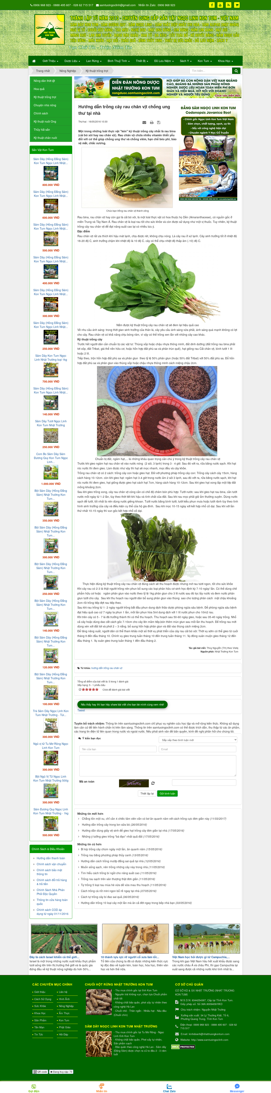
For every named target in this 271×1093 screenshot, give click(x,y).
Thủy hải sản (42, 129)
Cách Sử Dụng (42, 999)
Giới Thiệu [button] (49, 61)
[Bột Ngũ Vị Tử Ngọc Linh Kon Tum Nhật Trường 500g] (50, 790)
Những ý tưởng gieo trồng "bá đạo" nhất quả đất (112, 836)
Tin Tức (38, 1034)
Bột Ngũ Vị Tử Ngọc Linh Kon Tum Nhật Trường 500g (50, 778)
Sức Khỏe (40, 1006)
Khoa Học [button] (224, 61)
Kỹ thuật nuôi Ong (45, 121)
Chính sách (41, 113)
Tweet (81, 710)
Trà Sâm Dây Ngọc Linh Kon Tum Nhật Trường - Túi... (51, 713)
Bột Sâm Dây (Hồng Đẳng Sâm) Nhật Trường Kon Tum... (51, 495)
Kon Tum (64, 1020)
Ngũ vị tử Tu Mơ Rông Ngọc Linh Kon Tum (50, 746)
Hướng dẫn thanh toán (51, 858)
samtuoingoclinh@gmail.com (118, 5)
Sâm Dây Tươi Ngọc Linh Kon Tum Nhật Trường (51, 423)
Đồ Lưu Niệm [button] (163, 61)
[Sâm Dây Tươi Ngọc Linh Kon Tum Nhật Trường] (50, 435)
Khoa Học (40, 1013)
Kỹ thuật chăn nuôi (45, 138)
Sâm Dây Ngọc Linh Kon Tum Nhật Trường (121, 1026)
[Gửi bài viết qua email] (144, 122)
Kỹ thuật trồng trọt (45, 97)
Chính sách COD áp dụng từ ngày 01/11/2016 (52, 912)
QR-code (42, 1071)
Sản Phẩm (40, 1020)
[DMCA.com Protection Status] (183, 1046)
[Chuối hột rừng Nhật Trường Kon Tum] (99, 1002)
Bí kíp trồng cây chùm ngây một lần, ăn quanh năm (113, 849)
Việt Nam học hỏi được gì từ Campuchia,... (201, 957)
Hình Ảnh (64, 999)
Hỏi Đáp (63, 1034)
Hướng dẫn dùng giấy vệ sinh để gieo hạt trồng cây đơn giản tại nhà (124, 830)
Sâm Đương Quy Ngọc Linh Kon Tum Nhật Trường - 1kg (50, 811)
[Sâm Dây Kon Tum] (208, 152)
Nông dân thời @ (44, 81)
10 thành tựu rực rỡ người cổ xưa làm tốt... (130, 957)
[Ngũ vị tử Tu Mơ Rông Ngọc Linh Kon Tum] (50, 758)
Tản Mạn (39, 1027)
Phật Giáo (64, 1027)
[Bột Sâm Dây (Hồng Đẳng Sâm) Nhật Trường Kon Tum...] (50, 508)
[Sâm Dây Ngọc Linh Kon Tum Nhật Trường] (99, 1044)
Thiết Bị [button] (141, 61)
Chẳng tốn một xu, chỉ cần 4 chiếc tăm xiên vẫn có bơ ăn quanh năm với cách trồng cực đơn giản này (145, 818)
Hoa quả (39, 89)
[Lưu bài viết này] (159, 122)
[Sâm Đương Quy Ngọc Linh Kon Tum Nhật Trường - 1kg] (50, 823)
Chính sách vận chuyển (51, 864)
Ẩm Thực (64, 1013)
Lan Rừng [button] (93, 61)
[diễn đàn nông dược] (157, 87)
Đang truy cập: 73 (62, 1071)
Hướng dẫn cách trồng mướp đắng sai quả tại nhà (112, 861)
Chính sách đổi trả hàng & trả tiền (52, 882)
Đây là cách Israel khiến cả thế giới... (54, 957)
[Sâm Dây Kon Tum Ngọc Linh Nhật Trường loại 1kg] (50, 369)
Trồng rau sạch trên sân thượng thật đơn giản (109, 879)
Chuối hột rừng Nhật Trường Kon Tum (119, 984)
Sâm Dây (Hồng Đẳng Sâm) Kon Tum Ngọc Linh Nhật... (50, 161)
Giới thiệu (39, 992)
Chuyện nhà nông (45, 105)
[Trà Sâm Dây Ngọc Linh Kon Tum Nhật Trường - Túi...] (50, 725)
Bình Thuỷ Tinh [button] (118, 61)
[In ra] (152, 122)
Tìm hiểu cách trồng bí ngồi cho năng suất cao (110, 873)
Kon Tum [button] (204, 61)
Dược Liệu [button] (71, 61)
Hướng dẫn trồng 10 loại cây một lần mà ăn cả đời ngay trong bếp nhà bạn (128, 903)
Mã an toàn (86, 781)
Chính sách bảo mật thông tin (49, 872)
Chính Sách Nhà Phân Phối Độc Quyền (51, 892)
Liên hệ (63, 992)
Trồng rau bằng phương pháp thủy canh (106, 855)
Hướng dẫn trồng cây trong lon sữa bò (106, 824)
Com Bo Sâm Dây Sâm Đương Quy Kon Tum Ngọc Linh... (51, 458)
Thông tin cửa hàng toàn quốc (52, 902)
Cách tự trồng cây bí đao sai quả (101, 897)
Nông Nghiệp (66, 1006)
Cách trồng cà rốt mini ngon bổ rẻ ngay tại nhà (110, 891)
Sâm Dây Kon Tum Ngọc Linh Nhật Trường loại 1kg (51, 357)
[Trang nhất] (34, 61)
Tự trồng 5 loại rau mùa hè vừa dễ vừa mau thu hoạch (115, 885)
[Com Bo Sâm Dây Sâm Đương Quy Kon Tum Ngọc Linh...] (50, 472)
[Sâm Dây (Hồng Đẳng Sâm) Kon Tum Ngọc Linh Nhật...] (50, 173)
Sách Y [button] (185, 61)
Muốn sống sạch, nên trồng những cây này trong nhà (114, 867)
